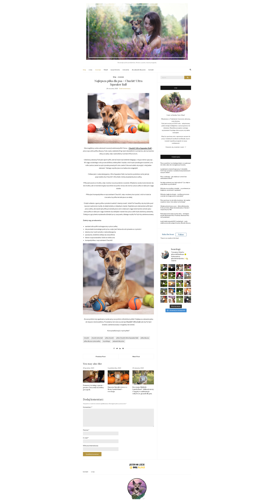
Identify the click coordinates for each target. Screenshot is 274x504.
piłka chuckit (109, 338)
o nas (90, 70)
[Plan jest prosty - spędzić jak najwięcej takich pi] (171, 283)
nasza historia (115, 70)
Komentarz (87, 407)
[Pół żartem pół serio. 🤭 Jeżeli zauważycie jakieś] (179, 275)
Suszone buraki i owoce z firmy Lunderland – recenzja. (117, 389)
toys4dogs (106, 341)
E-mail (86, 438)
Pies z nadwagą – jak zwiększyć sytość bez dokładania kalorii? (173, 177)
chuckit (86, 338)
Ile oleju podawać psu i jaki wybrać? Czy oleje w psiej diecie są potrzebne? (175, 183)
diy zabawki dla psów (139, 70)
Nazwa (86, 430)
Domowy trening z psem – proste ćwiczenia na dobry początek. (93, 387)
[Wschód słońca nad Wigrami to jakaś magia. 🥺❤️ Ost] (187, 291)
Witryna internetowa (90, 446)
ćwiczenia (126, 70)
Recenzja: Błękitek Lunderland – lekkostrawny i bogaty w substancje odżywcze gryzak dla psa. (143, 390)
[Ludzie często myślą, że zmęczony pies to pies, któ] (163, 275)
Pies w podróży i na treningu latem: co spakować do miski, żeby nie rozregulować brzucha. (175, 164)
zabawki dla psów (118, 341)
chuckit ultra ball (97, 338)
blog (84, 70)
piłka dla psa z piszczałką (92, 341)
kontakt (151, 70)
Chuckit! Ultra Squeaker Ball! (140, 148)
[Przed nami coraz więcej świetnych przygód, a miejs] (163, 291)
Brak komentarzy (124, 88)
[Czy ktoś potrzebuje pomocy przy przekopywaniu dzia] (179, 299)
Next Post (136, 356)
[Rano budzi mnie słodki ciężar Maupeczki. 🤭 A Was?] (179, 267)
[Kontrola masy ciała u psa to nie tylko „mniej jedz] (171, 299)
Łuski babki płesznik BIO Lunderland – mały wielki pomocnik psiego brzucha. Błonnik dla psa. (175, 222)
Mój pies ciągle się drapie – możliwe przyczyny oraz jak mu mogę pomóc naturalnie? (174, 195)
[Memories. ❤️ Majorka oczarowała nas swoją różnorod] (163, 267)
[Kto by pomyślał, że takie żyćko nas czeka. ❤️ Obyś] (171, 291)
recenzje (98, 70)
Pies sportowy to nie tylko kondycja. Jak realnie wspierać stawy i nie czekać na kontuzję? (175, 201)
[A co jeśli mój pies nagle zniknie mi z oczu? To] (171, 275)
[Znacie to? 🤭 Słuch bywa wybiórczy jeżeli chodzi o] (187, 299)
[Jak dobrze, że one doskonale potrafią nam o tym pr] (187, 275)
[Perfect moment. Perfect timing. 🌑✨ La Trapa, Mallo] (171, 267)
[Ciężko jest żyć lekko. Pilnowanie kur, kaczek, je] (163, 299)
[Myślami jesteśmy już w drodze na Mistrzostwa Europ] (187, 267)
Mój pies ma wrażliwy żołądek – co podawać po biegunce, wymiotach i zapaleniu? (175, 189)
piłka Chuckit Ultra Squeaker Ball (127, 338)
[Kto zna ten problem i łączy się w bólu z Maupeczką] (187, 283)
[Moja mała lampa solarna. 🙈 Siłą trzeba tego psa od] (163, 283)
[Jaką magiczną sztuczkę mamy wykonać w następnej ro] (179, 283)
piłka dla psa (145, 338)
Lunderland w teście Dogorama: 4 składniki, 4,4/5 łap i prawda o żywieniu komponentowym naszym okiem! (175, 170)
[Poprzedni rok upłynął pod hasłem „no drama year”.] (179, 291)
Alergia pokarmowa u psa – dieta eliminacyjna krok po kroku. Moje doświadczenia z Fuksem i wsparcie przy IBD (174, 207)
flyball (106, 70)
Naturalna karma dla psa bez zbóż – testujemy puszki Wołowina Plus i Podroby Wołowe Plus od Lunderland (174, 215)
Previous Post (101, 356)
